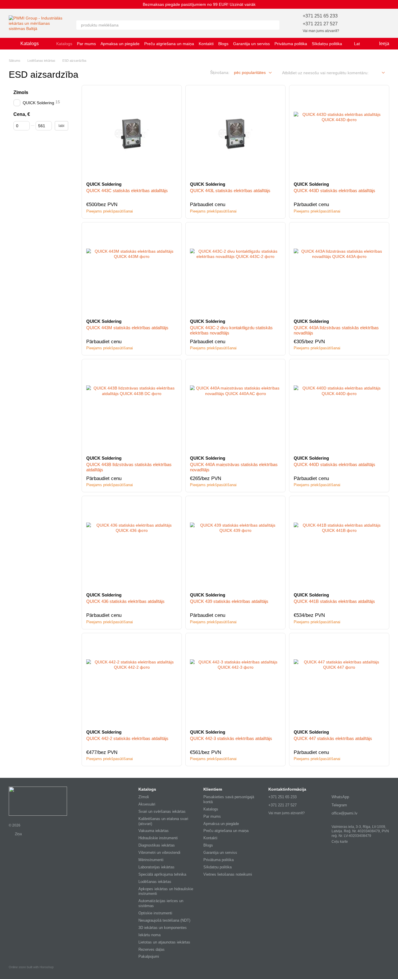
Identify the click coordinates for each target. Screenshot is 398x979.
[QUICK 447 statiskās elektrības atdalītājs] (339, 681)
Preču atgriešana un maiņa (169, 43)
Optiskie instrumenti (155, 913)
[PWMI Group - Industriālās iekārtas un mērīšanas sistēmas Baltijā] (38, 801)
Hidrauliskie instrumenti (158, 838)
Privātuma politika (290, 43)
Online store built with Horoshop (31, 967)
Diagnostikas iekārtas (156, 845)
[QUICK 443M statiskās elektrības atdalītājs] (131, 270)
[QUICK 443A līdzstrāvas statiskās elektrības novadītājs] (339, 270)
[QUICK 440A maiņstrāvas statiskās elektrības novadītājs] (235, 407)
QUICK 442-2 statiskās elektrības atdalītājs (127, 738)
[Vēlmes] (354, 23)
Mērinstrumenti (150, 860)
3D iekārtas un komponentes (162, 927)
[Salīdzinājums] (369, 23)
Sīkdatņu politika (327, 43)
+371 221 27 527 (320, 23)
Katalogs (64, 43)
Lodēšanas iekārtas (154, 881)
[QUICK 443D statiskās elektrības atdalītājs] (339, 133)
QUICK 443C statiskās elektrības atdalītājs (127, 190)
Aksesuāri (146, 804)
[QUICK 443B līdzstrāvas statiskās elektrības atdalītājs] (131, 407)
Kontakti (206, 43)
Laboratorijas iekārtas (156, 867)
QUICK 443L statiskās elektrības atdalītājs (230, 190)
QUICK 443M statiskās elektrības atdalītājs (127, 327)
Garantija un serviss (251, 43)
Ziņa (18, 834)
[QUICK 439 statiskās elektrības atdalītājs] (235, 544)
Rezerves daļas (151, 949)
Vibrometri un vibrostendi (159, 852)
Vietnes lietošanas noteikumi (227, 874)
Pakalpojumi (148, 956)
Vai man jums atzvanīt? (321, 31)
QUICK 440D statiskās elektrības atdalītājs (334, 464)
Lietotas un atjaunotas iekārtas (164, 942)
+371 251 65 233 (320, 15)
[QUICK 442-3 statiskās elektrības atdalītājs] (235, 681)
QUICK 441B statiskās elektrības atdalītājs (334, 601)
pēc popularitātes (250, 72)
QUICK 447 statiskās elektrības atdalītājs (333, 738)
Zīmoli (143, 797)
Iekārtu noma (149, 935)
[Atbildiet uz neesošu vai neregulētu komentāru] (379, 72)
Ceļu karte (340, 842)
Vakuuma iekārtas (153, 830)
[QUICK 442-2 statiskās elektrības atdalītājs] (131, 681)
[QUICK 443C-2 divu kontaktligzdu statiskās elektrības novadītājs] (235, 270)
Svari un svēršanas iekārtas (162, 811)
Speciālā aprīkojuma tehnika (162, 874)
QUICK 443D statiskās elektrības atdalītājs (334, 190)
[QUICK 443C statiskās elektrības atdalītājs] (131, 133)
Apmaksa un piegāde (120, 43)
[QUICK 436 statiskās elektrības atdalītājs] (131, 544)
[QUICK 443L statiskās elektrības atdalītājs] (235, 133)
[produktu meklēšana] (274, 25)
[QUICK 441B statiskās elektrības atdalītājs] (339, 544)
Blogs (223, 43)
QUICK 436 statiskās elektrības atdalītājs (125, 601)
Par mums (86, 43)
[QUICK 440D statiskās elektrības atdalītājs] (339, 407)
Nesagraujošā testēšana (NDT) (164, 920)
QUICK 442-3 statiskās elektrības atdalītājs (231, 738)
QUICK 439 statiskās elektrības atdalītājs (229, 601)
